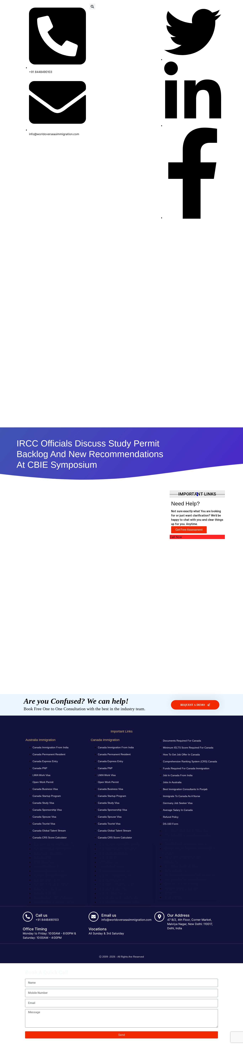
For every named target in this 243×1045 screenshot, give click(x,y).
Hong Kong (168, 420)
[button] (92, 6)
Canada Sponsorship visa (47, 809)
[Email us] (94, 917)
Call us (41, 915)
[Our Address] (159, 917)
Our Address (178, 915)
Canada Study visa (43, 802)
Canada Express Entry (45, 761)
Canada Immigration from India (50, 747)
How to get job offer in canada (181, 754)
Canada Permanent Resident (49, 754)
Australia (66, 420)
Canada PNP (40, 768)
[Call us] (28, 917)
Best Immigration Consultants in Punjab (185, 789)
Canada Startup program (47, 796)
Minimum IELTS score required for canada (188, 747)
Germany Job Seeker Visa (177, 803)
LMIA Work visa (41, 775)
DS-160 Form (170, 823)
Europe (148, 420)
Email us (108, 915)
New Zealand (88, 420)
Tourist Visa (190, 420)
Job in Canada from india (177, 775)
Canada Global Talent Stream (49, 830)
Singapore (212, 420)
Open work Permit (43, 782)
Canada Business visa (45, 789)
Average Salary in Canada (178, 810)
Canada (25, 420)
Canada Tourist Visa (44, 823)
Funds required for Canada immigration (186, 768)
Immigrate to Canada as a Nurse (181, 796)
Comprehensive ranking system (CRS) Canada (190, 761)
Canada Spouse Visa (44, 816)
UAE (132, 420)
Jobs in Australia (172, 782)
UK (106, 420)
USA (119, 420)
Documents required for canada (182, 740)
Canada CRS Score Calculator (50, 837)
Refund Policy (170, 816)
